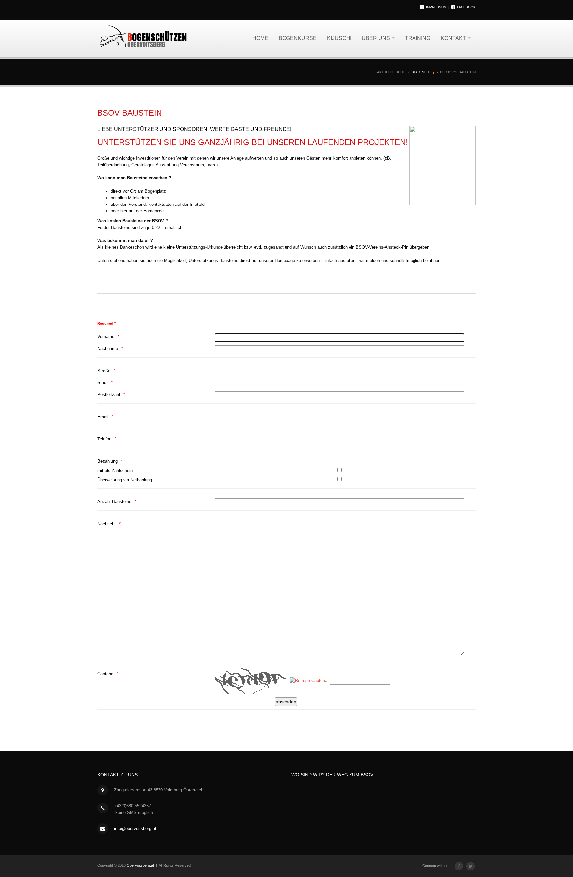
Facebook (466, 7)
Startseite (422, 72)
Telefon (104, 439)
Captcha (105, 674)
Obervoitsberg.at (140, 865)
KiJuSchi (339, 38)
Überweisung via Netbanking (124, 479)
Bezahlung (107, 461)
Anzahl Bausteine (114, 501)
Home (260, 38)
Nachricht (106, 523)
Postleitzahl (108, 394)
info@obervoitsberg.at (135, 828)
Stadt (102, 382)
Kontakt (454, 38)
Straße (103, 370)
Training (417, 38)
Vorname (105, 336)
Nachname (107, 348)
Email (102, 416)
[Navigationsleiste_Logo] (143, 36)
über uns (376, 38)
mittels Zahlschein (115, 470)
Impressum (437, 7)
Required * (106, 323)
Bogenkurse (298, 38)
